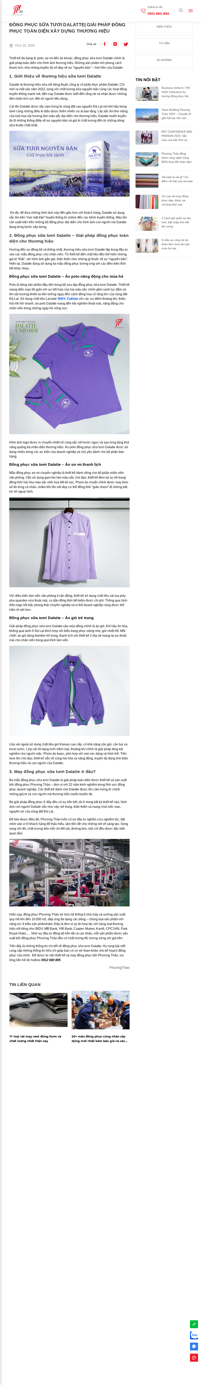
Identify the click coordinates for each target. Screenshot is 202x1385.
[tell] (194, 1324)
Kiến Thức (164, 26)
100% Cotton (68, 299)
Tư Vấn (164, 43)
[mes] (194, 1347)
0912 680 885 (158, 14)
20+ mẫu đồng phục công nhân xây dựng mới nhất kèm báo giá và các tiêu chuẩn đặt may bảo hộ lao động (99, 1039)
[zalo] (194, 1335)
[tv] (194, 1358)
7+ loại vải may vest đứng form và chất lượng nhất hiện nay (35, 1039)
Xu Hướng (164, 60)
